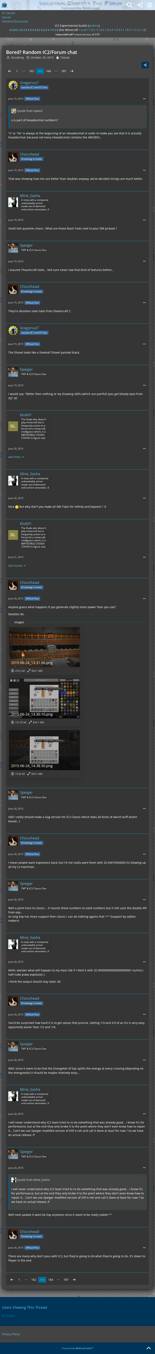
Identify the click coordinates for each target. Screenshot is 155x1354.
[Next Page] (71, 71)
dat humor (15, 566)
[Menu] (150, 5)
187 (63, 71)
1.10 (125, 30)
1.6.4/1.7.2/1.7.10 (90, 30)
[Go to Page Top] (148, 1348)
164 (48, 71)
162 (31, 71)
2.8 (56, 30)
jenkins (93, 25)
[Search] (130, 5)
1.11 (134, 30)
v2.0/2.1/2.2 (17, 30)
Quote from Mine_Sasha (33, 1180)
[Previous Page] (9, 71)
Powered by (77, 1348)
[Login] (140, 5)
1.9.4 (117, 30)
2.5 (36, 30)
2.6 (43, 30)
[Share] (145, 65)
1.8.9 (108, 30)
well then (14, 457)
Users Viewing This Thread (24, 1307)
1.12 (142, 30)
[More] (144, 99)
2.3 (30, 30)
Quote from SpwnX (30, 111)
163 (40, 71)
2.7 (50, 30)
